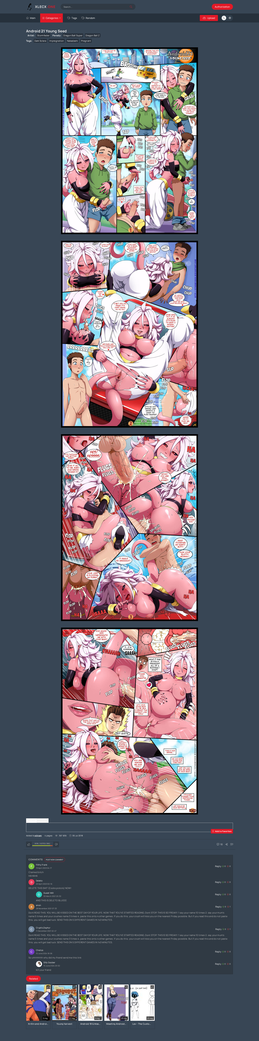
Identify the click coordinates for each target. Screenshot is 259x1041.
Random (90, 18)
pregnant (86, 40)
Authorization (222, 6)
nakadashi (72, 40)
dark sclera (40, 40)
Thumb (31, 820)
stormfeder (43, 35)
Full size (42, 820)
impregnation (56, 40)
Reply (218, 866)
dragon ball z (93, 35)
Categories (52, 18)
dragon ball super (72, 35)
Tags (74, 18)
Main (33, 18)
